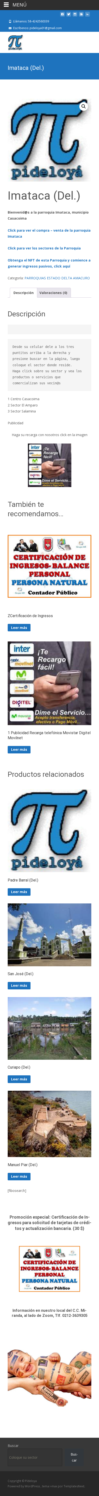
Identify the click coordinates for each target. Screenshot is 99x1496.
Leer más (19, 627)
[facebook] (62, 16)
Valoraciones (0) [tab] (53, 292)
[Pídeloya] (11, 41)
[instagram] (75, 16)
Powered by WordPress (24, 1486)
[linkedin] (87, 16)
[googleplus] (81, 16)
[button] (83, 106)
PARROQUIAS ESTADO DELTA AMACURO (57, 278)
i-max (54, 1486)
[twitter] (68, 16)
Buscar (13, 1445)
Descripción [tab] (23, 292)
